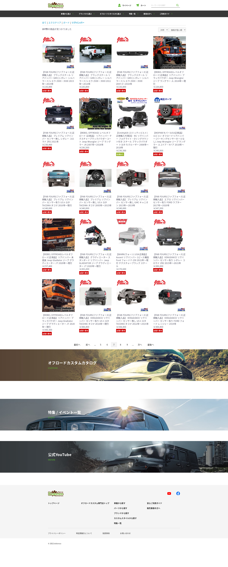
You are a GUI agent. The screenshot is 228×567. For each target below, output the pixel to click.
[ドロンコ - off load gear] (56, 5)
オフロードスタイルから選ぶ (110, 14)
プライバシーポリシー (57, 533)
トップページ (53, 503)
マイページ (126, 5)
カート (143, 5)
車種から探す (119, 503)
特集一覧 (132, 14)
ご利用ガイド (165, 14)
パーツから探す (120, 508)
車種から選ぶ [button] (66, 14)
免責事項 (106, 533)
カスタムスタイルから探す (125, 518)
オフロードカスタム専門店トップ (95, 503)
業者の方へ (148, 14)
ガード (66, 22)
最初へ (77, 344)
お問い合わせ (125, 533)
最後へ (151, 344)
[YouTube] (169, 493)
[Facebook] (178, 493)
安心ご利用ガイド (154, 503)
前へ (88, 344)
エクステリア (54, 22)
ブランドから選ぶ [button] (85, 14)
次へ (140, 344)
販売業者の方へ (153, 508)
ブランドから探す (121, 513)
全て (44, 22)
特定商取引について (84, 533)
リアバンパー (78, 22)
